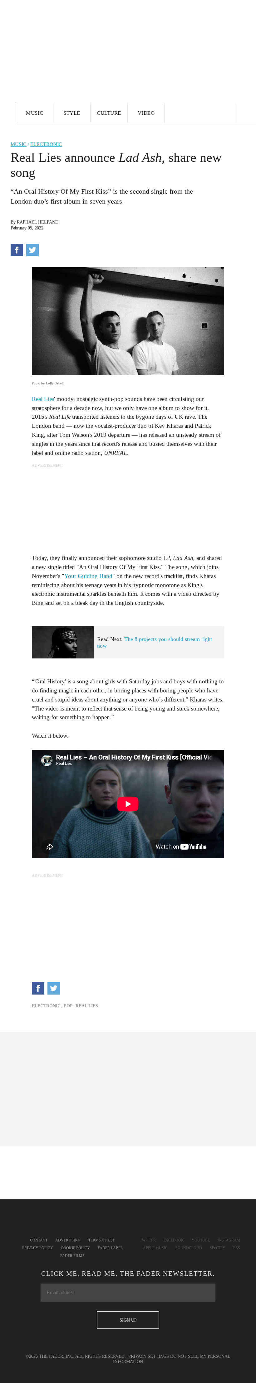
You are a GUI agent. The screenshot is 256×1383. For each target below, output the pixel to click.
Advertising (68, 1240)
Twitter (148, 1240)
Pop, (69, 1006)
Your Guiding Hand (88, 576)
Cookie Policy (75, 1248)
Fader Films (72, 1256)
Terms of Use (101, 1240)
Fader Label (110, 1248)
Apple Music (155, 1248)
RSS (236, 1248)
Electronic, (47, 1006)
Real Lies (43, 399)
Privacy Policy (37, 1248)
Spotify (217, 1248)
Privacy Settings (148, 1356)
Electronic (46, 144)
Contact (38, 1240)
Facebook (174, 1240)
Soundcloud (188, 1248)
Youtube (201, 1240)
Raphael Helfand (37, 222)
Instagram (229, 1240)
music (19, 144)
